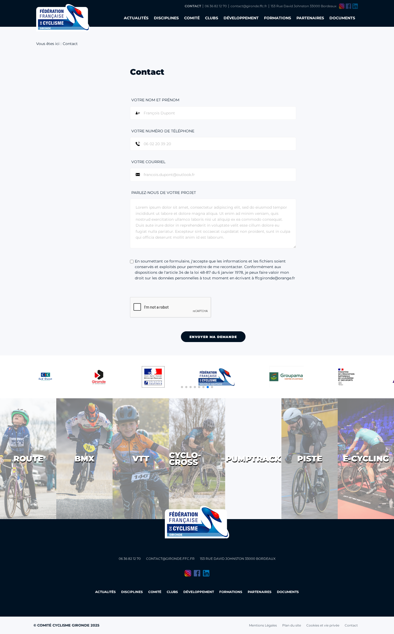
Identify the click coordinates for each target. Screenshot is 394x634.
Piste (309, 459)
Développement (241, 18)
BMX (84, 459)
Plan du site (291, 625)
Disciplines (166, 18)
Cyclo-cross (185, 458)
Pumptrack (253, 459)
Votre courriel (148, 161)
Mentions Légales (263, 625)
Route (28, 459)
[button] (182, 387)
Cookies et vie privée (322, 625)
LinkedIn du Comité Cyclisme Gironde (355, 6)
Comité (192, 18)
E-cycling (366, 459)
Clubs (211, 18)
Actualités (136, 18)
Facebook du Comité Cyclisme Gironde (348, 6)
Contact (193, 6)
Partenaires (310, 18)
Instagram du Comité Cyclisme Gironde (341, 6)
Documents (342, 18)
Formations (277, 18)
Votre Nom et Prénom (155, 99)
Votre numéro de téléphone (162, 131)
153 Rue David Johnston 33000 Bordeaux (303, 6)
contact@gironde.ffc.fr (249, 6)
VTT (140, 459)
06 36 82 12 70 (216, 6)
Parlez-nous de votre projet (163, 192)
